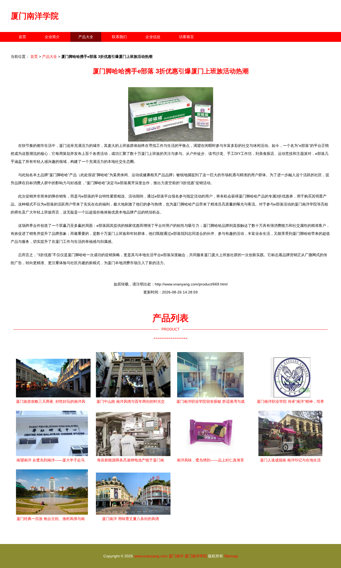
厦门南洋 (176, 556)
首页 (22, 37)
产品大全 (85, 37)
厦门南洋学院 (35, 15)
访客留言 (186, 37)
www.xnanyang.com (151, 556)
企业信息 (152, 37)
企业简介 (52, 37)
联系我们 (119, 37)
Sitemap (231, 556)
